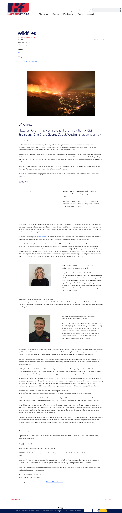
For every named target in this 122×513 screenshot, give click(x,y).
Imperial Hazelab (41, 236)
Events (56, 14)
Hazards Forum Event (30, 61)
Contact (90, 14)
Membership (68, 14)
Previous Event (14, 499)
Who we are (43, 14)
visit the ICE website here (54, 482)
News (80, 14)
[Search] (120, 10)
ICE (19, 52)
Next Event (109, 499)
